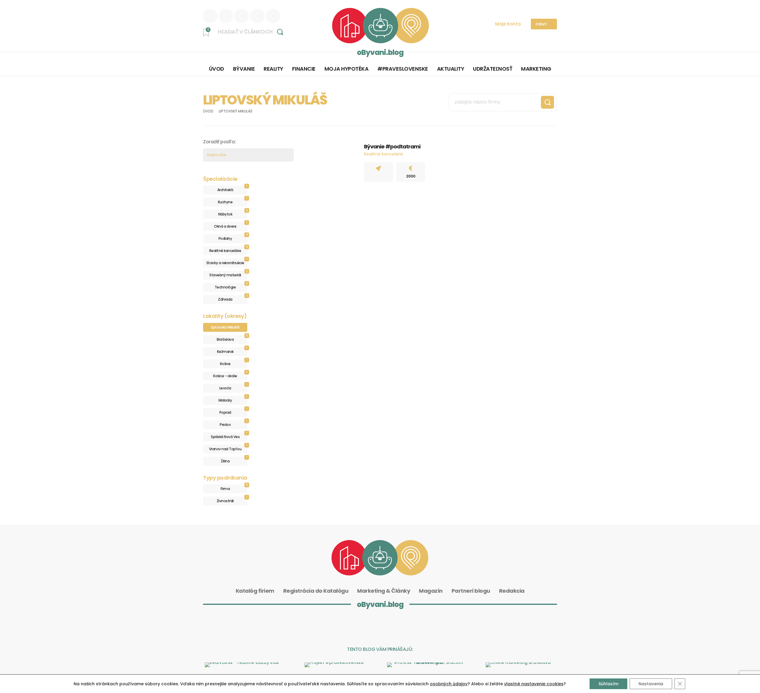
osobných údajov (449, 684)
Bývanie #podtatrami (392, 146)
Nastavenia (651, 684)
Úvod (208, 111)
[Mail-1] (434, 625)
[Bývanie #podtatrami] (334, 163)
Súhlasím (608, 684)
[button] (252, 32)
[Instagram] (226, 16)
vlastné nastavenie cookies (533, 683)
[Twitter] (273, 16)
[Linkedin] (210, 16)
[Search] (547, 102)
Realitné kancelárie (383, 154)
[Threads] (257, 16)
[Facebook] (242, 16)
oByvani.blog (380, 52)
